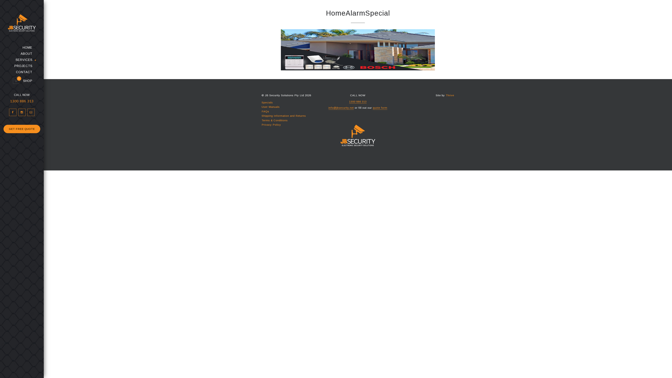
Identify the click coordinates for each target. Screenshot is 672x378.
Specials (267, 102)
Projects (23, 66)
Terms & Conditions (275, 120)
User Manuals (271, 106)
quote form (380, 107)
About (26, 53)
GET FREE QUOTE (22, 128)
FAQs (265, 111)
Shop (26, 80)
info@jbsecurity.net (341, 107)
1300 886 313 (22, 101)
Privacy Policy (271, 124)
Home (27, 47)
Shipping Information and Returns (284, 115)
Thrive (450, 95)
